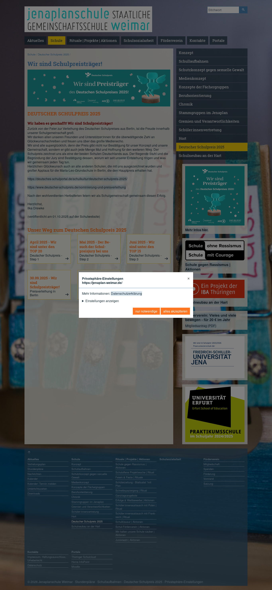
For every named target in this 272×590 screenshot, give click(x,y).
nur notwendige (146, 311)
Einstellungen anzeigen (102, 301)
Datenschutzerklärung (126, 293)
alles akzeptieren (175, 311)
